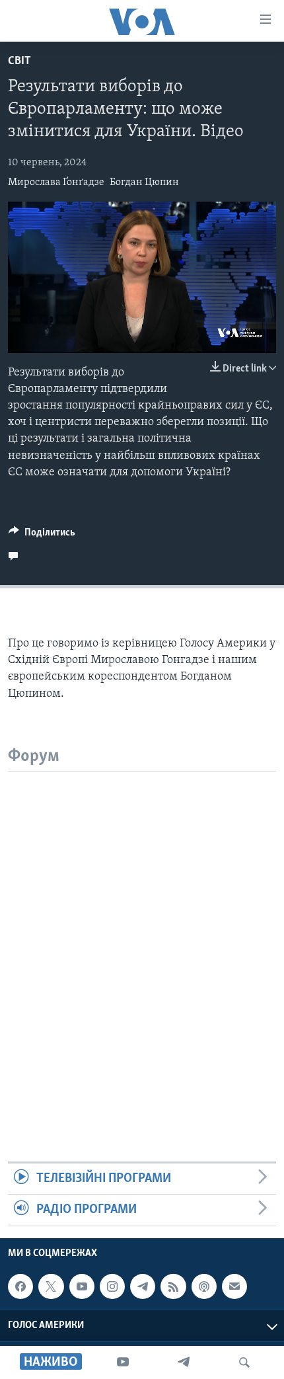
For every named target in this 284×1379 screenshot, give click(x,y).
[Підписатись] (234, 1286)
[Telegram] (183, 1362)
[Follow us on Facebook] (20, 1286)
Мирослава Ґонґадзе (56, 182)
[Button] (42, 535)
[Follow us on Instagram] (112, 1286)
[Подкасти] (204, 1286)
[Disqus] (142, 936)
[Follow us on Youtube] (81, 1286)
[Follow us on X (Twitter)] (50, 1286)
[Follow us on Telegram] (142, 1286)
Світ (19, 61)
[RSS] (173, 1286)
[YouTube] (122, 1362)
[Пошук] (244, 1362)
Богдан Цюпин (144, 182)
